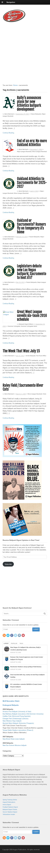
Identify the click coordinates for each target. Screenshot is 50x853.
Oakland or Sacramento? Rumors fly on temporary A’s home (31, 226)
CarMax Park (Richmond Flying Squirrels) (17, 716)
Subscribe (8, 564)
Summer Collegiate (14, 326)
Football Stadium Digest (10, 807)
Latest (6, 643)
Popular (14, 643)
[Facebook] (12, 635)
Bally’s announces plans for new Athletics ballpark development (29, 103)
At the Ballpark (30, 356)
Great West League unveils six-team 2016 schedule (32, 316)
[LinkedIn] (15, 635)
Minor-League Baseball (39, 151)
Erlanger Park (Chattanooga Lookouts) (15, 718)
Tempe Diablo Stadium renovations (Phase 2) (18, 730)
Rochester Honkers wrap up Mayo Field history (25, 667)
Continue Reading (8, 133)
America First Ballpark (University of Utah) (17, 711)
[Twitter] (8, 635)
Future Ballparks (36, 114)
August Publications (9, 802)
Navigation (11, 2)
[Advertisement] (25, 51)
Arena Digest (7, 804)
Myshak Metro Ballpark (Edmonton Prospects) (18, 723)
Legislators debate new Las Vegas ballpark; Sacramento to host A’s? (31, 272)
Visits (44, 394)
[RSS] (4, 635)
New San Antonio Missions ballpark (15, 745)
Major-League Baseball (24, 151)
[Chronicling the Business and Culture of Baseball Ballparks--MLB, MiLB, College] (14, 21)
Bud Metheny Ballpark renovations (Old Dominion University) (23, 714)
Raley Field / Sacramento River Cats (23, 387)
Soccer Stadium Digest (10, 812)
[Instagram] (19, 635)
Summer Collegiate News (29, 326)
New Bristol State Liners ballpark (14, 739)
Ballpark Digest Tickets (10, 809)
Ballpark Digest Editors (26, 324)
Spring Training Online (10, 800)
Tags (21, 643)
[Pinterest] (23, 635)
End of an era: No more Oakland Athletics (32, 143)
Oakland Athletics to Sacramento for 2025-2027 (32, 183)
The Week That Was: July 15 (21, 351)
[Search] (45, 613)
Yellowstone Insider (9, 814)
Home (15, 85)
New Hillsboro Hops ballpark (12, 721)
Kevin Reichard (9, 114)
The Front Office (41, 356)
